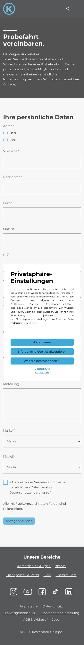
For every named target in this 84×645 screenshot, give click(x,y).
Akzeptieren (42, 342)
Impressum (42, 372)
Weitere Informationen (41, 361)
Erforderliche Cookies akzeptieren (42, 351)
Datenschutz (42, 368)
